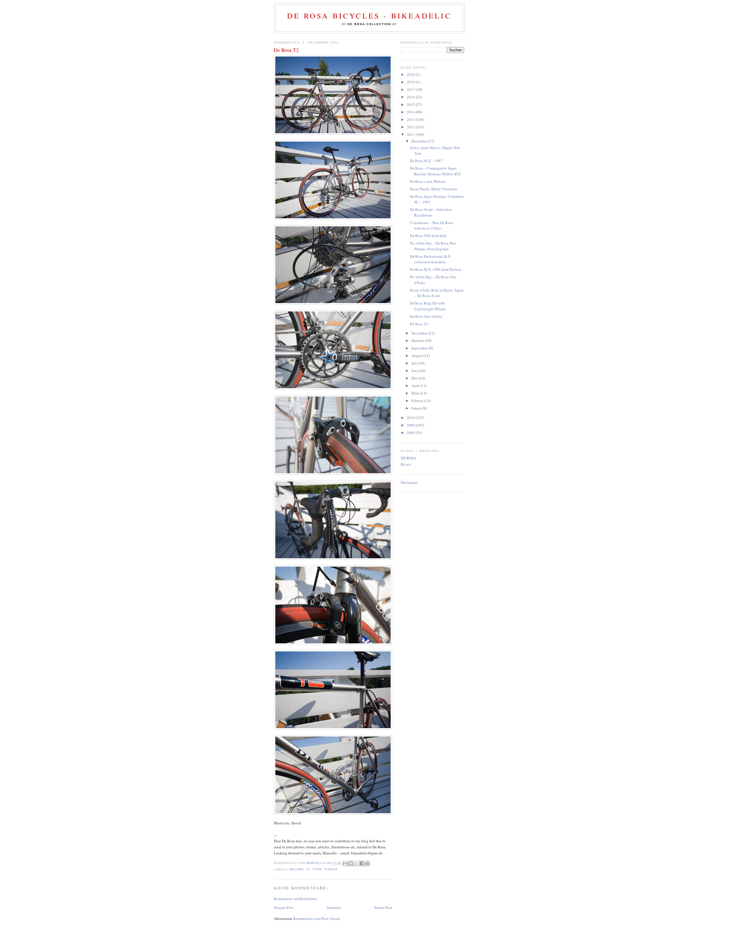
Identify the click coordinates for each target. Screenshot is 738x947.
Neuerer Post (283, 907)
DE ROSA (408, 458)
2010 (411, 417)
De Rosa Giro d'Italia (426, 316)
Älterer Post (383, 907)
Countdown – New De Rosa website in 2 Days (431, 225)
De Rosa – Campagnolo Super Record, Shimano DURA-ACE (435, 171)
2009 (411, 425)
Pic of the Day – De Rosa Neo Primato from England (433, 245)
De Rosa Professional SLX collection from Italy (430, 259)
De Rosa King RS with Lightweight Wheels (428, 305)
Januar (416, 408)
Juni (415, 370)
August (417, 355)
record (296, 869)
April (415, 385)
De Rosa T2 (419, 323)
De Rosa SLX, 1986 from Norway (436, 269)
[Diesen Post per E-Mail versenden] (345, 863)
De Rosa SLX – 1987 (426, 160)
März (415, 393)
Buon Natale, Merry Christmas (433, 188)
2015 (411, 104)
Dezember (419, 141)
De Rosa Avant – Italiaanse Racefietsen (431, 212)
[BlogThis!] (351, 863)
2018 (411, 81)
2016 (411, 96)
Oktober (418, 340)
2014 (411, 111)
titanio (330, 869)
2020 (411, 74)
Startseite (334, 907)
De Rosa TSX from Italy (428, 235)
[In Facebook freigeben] (362, 863)
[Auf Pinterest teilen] (367, 863)
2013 (411, 119)
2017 (411, 89)
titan (317, 869)
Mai (415, 378)
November (419, 333)
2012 (411, 126)
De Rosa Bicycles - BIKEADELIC (369, 15)
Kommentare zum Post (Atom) (316, 918)
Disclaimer (409, 482)
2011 (411, 134)
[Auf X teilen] (356, 863)
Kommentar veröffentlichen (295, 898)
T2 (308, 869)
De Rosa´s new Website (428, 181)
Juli (414, 363)
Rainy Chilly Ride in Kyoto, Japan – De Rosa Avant (437, 293)
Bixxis (406, 464)
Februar (417, 400)
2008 (411, 432)
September (420, 348)
